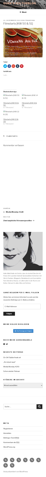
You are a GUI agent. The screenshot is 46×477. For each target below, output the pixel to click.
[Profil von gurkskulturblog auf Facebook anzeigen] (4, 344)
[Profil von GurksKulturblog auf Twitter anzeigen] (7, 344)
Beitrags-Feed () (11, 438)
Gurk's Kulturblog (19, 3)
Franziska (30, 20)
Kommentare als (11, 442)
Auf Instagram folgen (24, 331)
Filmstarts (12, 136)
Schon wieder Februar (11, 371)
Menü (24, 12)
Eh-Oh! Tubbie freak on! (12, 358)
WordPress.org (9, 447)
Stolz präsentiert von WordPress (15, 472)
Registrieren (8, 429)
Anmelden (7, 433)
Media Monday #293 (11, 367)
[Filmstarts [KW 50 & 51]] (11, 97)
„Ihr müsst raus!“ (9, 362)
